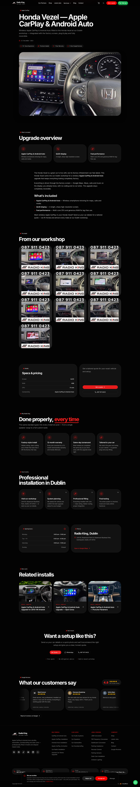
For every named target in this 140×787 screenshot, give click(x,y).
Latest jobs (57, 3)
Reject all (88, 778)
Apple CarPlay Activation (59, 746)
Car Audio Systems (77, 736)
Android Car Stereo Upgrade (58, 753)
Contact (80, 3)
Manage (112, 778)
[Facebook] (19, 752)
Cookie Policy (49, 781)
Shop (50, 3)
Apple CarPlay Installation (60, 739)
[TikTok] (23, 752)
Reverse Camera (96, 749)
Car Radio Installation (58, 749)
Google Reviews (116, 749)
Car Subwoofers (77, 742)
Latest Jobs (114, 739)
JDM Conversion (96, 736)
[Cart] (99, 3)
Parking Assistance (97, 746)
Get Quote (54, 652)
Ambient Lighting (96, 759)
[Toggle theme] (103, 3)
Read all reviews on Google (29, 716)
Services (66, 3)
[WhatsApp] (38, 752)
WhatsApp (70, 652)
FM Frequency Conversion (99, 739)
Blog (74, 3)
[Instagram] (14, 752)
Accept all (101, 778)
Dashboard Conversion (98, 742)
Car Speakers (76, 739)
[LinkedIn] (33, 752)
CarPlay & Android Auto (59, 736)
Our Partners (42, 3)
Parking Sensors (96, 753)
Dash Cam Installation (98, 756)
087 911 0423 (101, 392)
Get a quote (111, 3)
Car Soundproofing (77, 746)
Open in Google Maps (81, 548)
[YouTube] (28, 752)
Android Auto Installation (59, 742)
